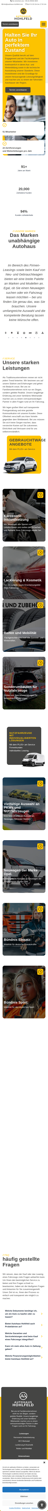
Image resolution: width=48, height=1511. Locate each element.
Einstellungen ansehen (24, 1503)
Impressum (35, 1508)
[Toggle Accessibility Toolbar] (42, 1505)
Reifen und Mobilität (24, 1448)
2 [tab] (13, 338)
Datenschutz (26, 1508)
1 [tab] (8, 338)
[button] (44, 1462)
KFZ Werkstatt (24, 1441)
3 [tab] (17, 338)
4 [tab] (21, 338)
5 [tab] (26, 338)
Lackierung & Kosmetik (24, 1445)
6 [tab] (30, 338)
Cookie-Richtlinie (15, 1508)
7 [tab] (34, 338)
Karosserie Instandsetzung (24, 1437)
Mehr (40, 495)
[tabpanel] (9, 333)
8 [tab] (39, 338)
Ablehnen (24, 1496)
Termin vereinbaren (10, 24)
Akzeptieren (24, 1490)
